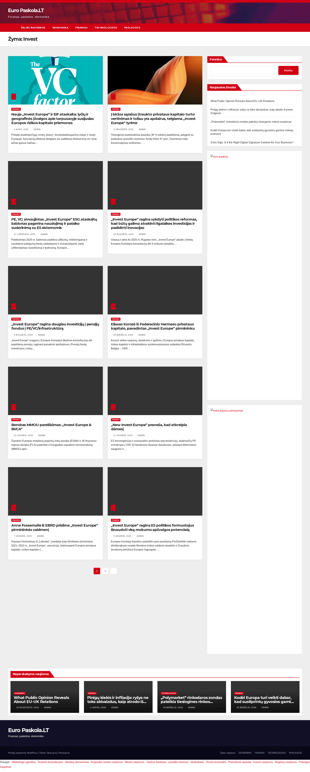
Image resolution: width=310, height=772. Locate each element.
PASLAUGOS (132, 27)
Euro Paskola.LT (26, 10)
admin (37, 129)
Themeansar (63, 753)
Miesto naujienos (134, 762)
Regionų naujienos (286, 762)
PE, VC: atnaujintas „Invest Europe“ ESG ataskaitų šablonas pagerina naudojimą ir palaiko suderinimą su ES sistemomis (54, 223)
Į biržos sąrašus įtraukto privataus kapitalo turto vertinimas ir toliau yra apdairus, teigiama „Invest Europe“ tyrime (153, 118)
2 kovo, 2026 (21, 129)
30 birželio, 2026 (173, 707)
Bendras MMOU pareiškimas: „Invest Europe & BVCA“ (51, 427)
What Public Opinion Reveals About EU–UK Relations (242, 101)
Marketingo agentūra (24, 762)
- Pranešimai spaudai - (240, 762)
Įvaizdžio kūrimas (178, 762)
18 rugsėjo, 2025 (124, 234)
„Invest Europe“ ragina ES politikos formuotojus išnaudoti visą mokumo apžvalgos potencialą (152, 527)
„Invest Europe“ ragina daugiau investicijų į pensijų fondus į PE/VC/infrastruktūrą (55, 326)
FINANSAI (81, 27)
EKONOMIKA (60, 27)
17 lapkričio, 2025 (25, 234)
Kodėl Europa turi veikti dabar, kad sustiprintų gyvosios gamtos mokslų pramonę (264, 701)
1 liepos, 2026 (98, 707)
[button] (300, 27)
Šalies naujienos (33, 27)
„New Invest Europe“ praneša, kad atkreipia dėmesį (149, 427)
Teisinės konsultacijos (50, 762)
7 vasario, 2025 (23, 536)
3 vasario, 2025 (123, 536)
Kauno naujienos (263, 762)
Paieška (216, 59)
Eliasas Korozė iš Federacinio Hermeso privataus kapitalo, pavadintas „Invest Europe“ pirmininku (153, 326)
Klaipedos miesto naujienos (107, 762)
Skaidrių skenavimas (77, 762)
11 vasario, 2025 (123, 435)
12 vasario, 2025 (24, 435)
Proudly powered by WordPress (23, 753)
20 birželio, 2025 (124, 335)
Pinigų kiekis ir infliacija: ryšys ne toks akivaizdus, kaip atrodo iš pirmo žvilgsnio (117, 701)
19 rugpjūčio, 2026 (28, 707)
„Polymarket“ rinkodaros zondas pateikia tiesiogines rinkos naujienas (251, 121)
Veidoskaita (197, 762)
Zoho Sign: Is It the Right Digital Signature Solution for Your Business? (252, 142)
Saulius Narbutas (156, 762)
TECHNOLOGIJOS (106, 27)
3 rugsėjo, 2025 (23, 335)
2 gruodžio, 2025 (124, 129)
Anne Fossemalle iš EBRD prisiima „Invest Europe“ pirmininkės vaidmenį (54, 527)
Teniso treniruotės (216, 762)
